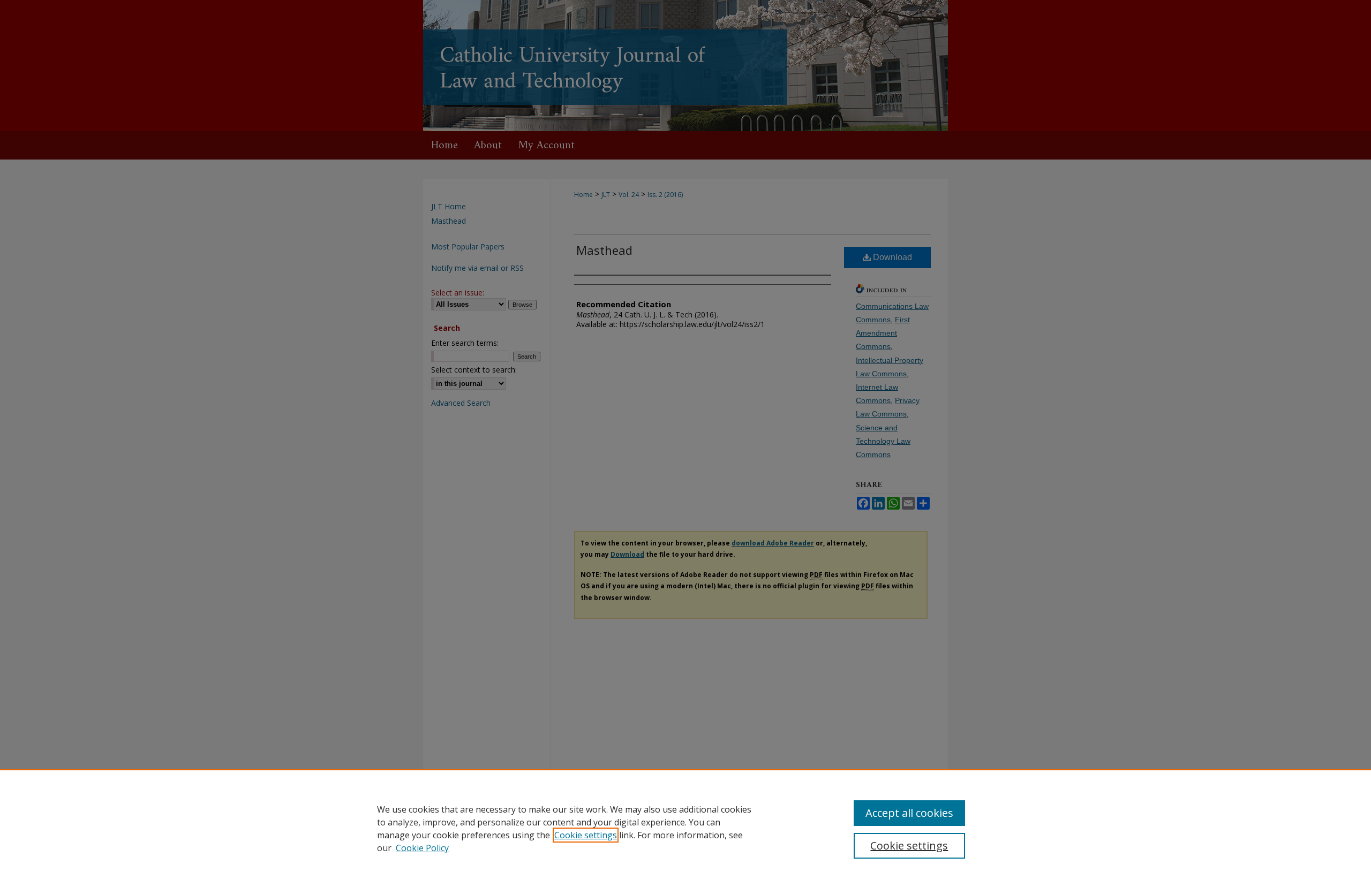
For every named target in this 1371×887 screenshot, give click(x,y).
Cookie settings (585, 835)
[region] (685, 828)
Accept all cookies (909, 813)
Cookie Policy (422, 848)
